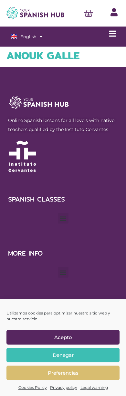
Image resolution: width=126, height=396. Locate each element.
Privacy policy (63, 387)
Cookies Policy (32, 387)
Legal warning (94, 387)
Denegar (63, 355)
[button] (63, 218)
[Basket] (88, 13)
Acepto (63, 337)
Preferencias (63, 373)
